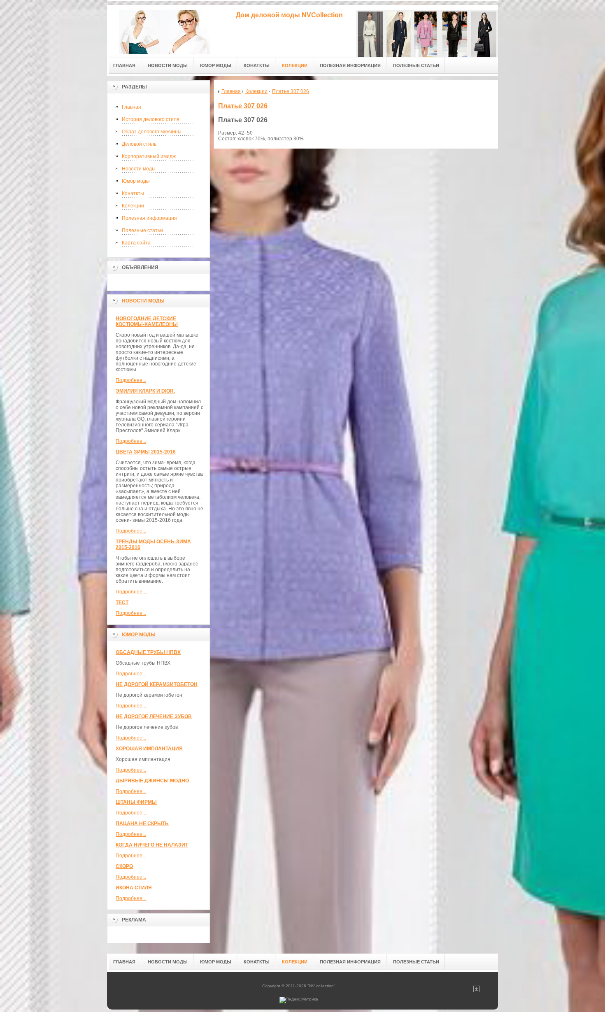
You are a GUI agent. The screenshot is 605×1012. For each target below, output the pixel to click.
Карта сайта (136, 243)
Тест (122, 602)
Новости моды (139, 169)
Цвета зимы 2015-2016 (146, 452)
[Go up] (476, 991)
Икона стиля (134, 888)
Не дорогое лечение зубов (154, 716)
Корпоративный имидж (149, 156)
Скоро (124, 866)
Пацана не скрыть (142, 823)
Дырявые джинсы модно (152, 781)
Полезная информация (149, 218)
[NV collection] (164, 29)
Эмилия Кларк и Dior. (145, 391)
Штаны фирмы (136, 802)
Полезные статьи (142, 230)
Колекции (133, 206)
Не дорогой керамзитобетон (157, 684)
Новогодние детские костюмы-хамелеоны (147, 321)
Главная (131, 107)
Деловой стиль (139, 144)
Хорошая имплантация (149, 748)
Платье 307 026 (243, 105)
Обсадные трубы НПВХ (148, 652)
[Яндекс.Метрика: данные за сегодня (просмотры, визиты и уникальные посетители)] (298, 1000)
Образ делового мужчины (152, 132)
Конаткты (133, 193)
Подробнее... (131, 380)
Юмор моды (136, 181)
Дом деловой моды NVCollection (289, 15)
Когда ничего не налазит (152, 845)
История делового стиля (150, 119)
